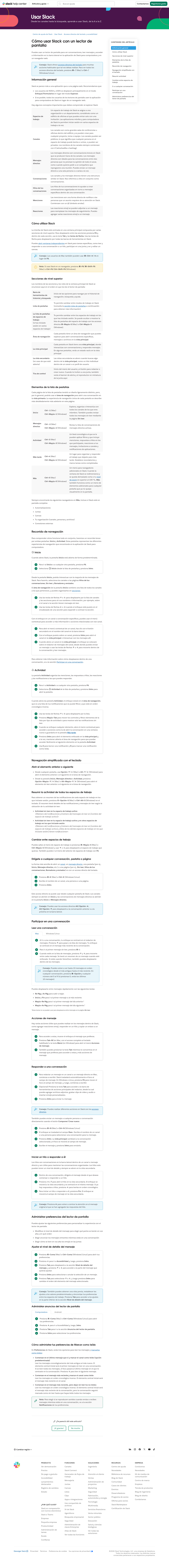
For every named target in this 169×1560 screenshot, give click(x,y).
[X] (144, 1450)
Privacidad (34, 1551)
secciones (76, 590)
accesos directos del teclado (70, 65)
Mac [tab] (37, 933)
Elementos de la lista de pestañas (121, 61)
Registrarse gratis (158, 4)
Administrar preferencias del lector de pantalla (123, 97)
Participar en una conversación (70, 662)
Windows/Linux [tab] (53, 933)
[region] (67, 162)
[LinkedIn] (130, 1450)
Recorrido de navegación (122, 66)
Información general (120, 48)
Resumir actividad (119, 76)
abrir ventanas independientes (51, 243)
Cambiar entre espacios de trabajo (122, 81)
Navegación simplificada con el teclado (123, 71)
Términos (43, 1551)
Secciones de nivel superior (122, 56)
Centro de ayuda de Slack (42, 34)
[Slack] (17, 1502)
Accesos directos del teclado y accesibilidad (80, 34)
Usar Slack (58, 34)
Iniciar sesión (127, 4)
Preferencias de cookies (58, 1551)
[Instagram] (135, 1450)
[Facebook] (140, 1450)
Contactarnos (143, 4)
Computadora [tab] (41, 1312)
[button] (59, 1428)
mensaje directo (75, 864)
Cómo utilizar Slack (119, 52)
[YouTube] (149, 1450)
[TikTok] (154, 1450)
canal (62, 864)
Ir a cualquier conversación (122, 86)
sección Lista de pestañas (75, 306)
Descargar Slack (20, 1551)
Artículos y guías (39, 4)
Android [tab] (58, 1312)
